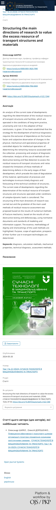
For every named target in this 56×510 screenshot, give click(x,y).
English (7, 477)
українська (9, 481)
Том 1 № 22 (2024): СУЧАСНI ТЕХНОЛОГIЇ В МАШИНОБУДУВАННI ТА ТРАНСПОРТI (20, 13)
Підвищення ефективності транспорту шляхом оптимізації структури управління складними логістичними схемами (30, 437)
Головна (6, 9)
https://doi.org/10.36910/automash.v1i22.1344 (28, 96)
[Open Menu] (2, 2)
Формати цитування (13, 407)
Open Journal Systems (14, 462)
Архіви (16, 9)
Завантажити (12, 343)
